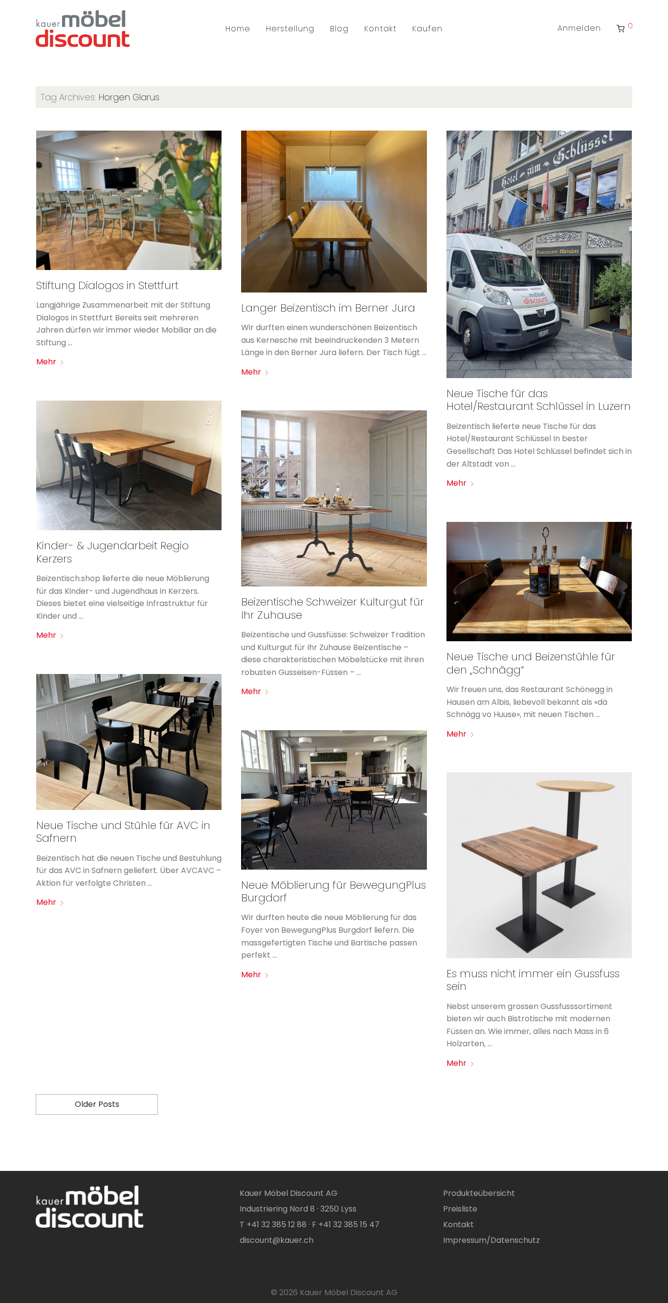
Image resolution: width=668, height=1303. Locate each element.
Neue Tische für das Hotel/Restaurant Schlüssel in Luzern (538, 400)
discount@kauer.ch (276, 1240)
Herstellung (290, 28)
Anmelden (579, 28)
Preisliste (460, 1208)
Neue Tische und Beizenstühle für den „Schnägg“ (530, 663)
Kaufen (427, 28)
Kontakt (380, 28)
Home (237, 28)
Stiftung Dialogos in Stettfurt (107, 285)
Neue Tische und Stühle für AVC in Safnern (123, 832)
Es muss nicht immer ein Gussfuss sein (533, 980)
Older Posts (97, 1104)
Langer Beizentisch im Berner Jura (328, 307)
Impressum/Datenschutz (491, 1240)
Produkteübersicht (479, 1193)
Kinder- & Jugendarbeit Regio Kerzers (112, 552)
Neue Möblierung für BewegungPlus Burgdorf (333, 891)
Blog (339, 28)
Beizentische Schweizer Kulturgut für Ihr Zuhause (332, 608)
